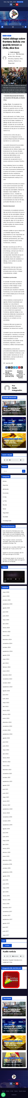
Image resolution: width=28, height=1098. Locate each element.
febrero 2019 (6, 852)
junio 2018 (6, 884)
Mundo (9, 35)
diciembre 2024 (7, 639)
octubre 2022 (6, 730)
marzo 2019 (6, 848)
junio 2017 (6, 931)
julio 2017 (5, 927)
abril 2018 (5, 892)
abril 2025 (5, 623)
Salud (4, 509)
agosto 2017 (6, 923)
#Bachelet (21, 54)
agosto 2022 (6, 738)
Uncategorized (7, 520)
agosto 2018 (6, 876)
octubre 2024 (7, 647)
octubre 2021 (6, 777)
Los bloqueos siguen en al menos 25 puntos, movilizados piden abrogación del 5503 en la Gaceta (14, 559)
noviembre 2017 (7, 911)
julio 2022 (5, 742)
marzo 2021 (6, 801)
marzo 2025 (6, 627)
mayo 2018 (6, 888)
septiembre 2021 (7, 781)
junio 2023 (6, 698)
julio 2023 (5, 694)
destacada (11, 422)
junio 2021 (6, 793)
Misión (3, 1091)
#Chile (10, 56)
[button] (23, 27)
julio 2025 (5, 612)
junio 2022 (6, 746)
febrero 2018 (6, 899)
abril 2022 (5, 754)
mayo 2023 (6, 702)
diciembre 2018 (7, 860)
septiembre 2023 (7, 687)
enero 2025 (6, 635)
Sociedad (5, 516)
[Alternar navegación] (13, 27)
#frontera (11, 58)
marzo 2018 (6, 895)
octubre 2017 (6, 915)
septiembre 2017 (7, 919)
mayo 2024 (6, 659)
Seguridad (6, 513)
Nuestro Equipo (22, 1091)
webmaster (17, 412)
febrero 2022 (6, 761)
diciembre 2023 (7, 675)
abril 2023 (5, 706)
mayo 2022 (6, 750)
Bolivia (4, 35)
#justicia (16, 58)
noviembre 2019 (7, 817)
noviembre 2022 (7, 726)
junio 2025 (6, 616)
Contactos (14, 1094)
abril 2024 (6, 663)
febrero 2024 (6, 667)
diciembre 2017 (7, 907)
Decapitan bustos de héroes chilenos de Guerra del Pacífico (19, 374)
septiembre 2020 (7, 809)
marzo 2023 (6, 710)
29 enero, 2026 (9, 1030)
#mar (21, 58)
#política (10, 61)
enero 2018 (6, 903)
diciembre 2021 (7, 769)
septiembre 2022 (7, 734)
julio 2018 (5, 880)
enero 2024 (6, 671)
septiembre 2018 (7, 872)
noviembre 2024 (7, 643)
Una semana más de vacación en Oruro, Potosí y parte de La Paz (9, 373)
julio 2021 (5, 789)
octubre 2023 (6, 683)
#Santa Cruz (17, 61)
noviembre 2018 (7, 864)
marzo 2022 (6, 757)
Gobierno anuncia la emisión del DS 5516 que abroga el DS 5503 (13, 1062)
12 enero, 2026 (9, 1064)
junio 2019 (6, 836)
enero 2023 (6, 718)
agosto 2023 (6, 690)
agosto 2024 (6, 655)
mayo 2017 (6, 935)
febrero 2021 (6, 805)
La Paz (20, 438)
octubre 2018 (6, 868)
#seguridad (11, 63)
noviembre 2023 (7, 679)
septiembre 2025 (7, 604)
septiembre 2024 (7, 651)
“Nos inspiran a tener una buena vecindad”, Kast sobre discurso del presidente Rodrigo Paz (13, 541)
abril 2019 (5, 844)
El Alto (16, 438)
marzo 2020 (6, 813)
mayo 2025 (6, 619)
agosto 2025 (6, 608)
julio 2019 (5, 832)
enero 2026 (6, 596)
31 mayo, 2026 (9, 1013)
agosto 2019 (6, 828)
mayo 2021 (6, 797)
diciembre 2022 (7, 722)
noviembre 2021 (7, 773)
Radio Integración (15, 52)
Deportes (5, 485)
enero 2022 (6, 765)
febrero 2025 (6, 631)
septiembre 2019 (7, 825)
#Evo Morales (16, 56)
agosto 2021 (6, 785)
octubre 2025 (6, 600)
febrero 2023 (6, 714)
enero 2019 (6, 856)
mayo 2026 (6, 592)
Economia (11, 438)
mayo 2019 (6, 840)
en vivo (7, 945)
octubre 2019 (6, 821)
